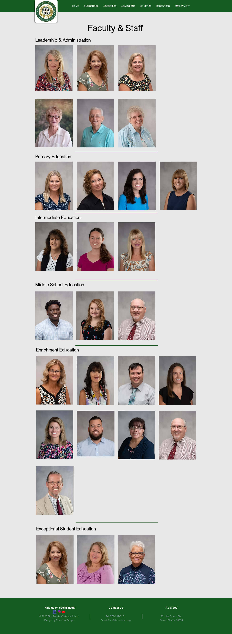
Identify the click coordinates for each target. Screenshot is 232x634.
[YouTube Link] (64, 612)
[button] (91, 6)
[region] (54, 68)
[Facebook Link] (54, 612)
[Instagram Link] (59, 612)
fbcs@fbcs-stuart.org (119, 620)
